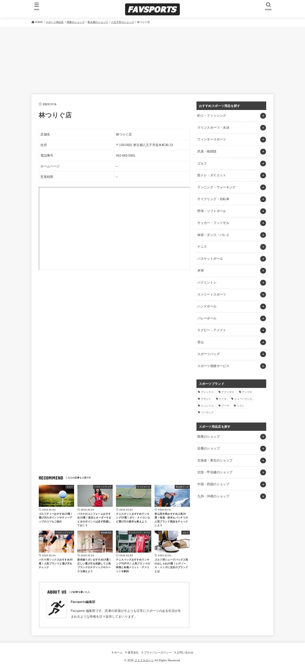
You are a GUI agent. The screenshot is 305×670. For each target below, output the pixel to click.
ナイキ (223, 398)
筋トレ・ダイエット (211, 175)
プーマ (225, 405)
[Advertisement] (152, 58)
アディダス (227, 392)
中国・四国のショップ (213, 484)
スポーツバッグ (208, 354)
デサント (206, 398)
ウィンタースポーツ (211, 139)
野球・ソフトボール (211, 211)
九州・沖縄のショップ (213, 496)
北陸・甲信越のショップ (214, 472)
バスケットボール (210, 258)
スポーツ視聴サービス (213, 366)
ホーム (118, 652)
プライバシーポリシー (158, 652)
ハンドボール (206, 306)
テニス (202, 246)
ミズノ (241, 405)
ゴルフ (202, 163)
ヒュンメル (207, 405)
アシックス (207, 392)
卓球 (200, 270)
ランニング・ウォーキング (216, 187)
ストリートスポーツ (211, 294)
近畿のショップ (208, 448)
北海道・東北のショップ (214, 460)
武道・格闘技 (206, 151)
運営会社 (133, 652)
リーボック (207, 412)
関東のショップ (208, 436)
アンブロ (247, 392)
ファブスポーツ (144, 660)
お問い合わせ (185, 652)
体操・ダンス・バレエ (213, 235)
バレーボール (206, 318)
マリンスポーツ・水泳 (213, 127)
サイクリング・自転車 (213, 199)
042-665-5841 (125, 155)
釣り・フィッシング (211, 115)
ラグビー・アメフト (211, 330)
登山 (200, 342)
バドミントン (206, 282)
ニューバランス (243, 398)
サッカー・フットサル (213, 223)
